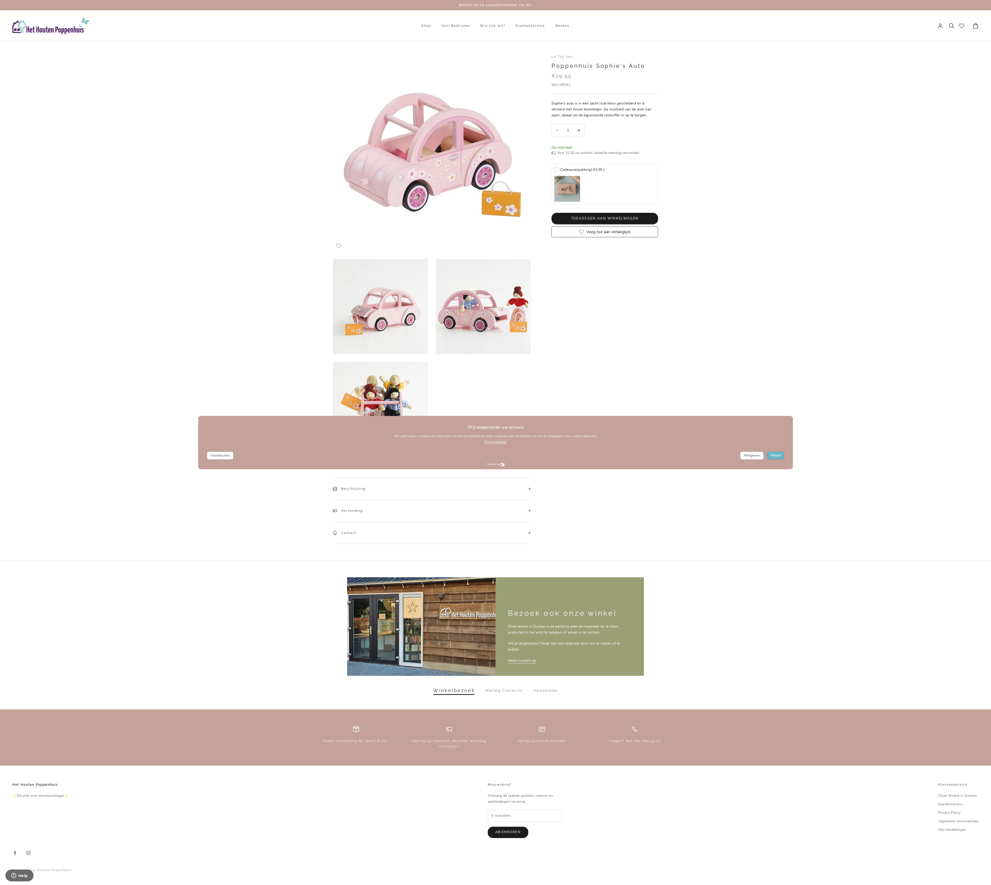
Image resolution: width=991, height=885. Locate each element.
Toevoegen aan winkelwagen (605, 218)
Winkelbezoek (454, 690)
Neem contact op (522, 660)
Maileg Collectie (504, 690)
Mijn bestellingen (952, 829)
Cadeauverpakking (582, 169)
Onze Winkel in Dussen (957, 795)
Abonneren (508, 832)
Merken (562, 26)
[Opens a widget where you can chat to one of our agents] (19, 876)
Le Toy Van (562, 57)
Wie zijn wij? (492, 26)
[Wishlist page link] (961, 25)
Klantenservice (530, 26)
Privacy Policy (949, 812)
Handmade (546, 690)
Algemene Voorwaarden (958, 821)
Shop (426, 26)
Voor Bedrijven (455, 26)
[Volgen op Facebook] (15, 853)
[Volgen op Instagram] (28, 853)
